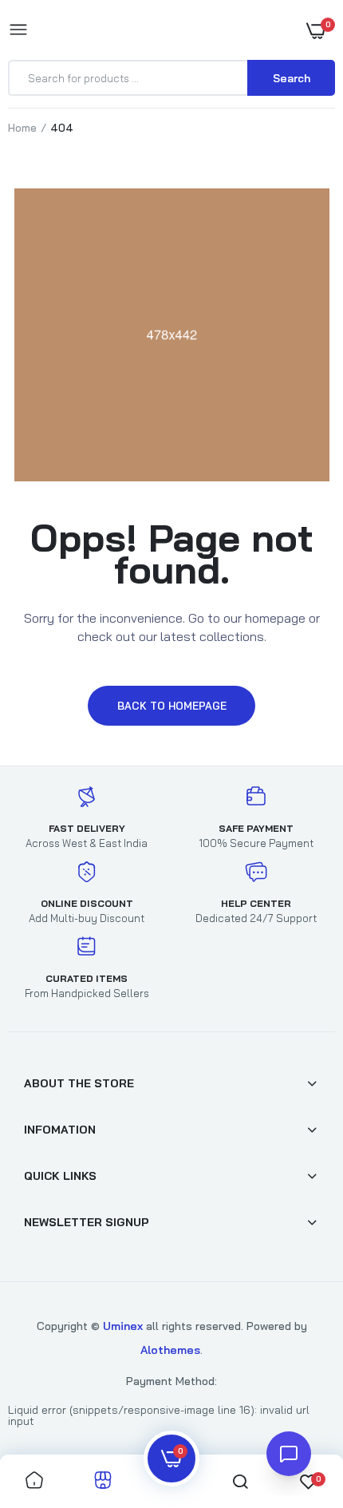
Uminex (123, 1326)
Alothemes (170, 1350)
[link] (299, 1408)
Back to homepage (172, 705)
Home (22, 128)
